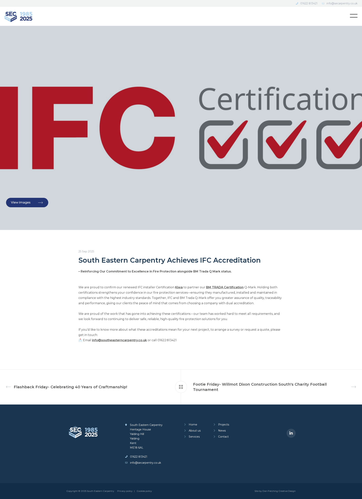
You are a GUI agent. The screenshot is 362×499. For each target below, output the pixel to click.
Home (193, 424)
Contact (223, 436)
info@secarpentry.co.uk (342, 3)
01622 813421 (309, 3)
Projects (223, 424)
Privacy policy (125, 491)
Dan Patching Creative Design (279, 491)
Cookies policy (144, 491)
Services (194, 436)
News (222, 430)
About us (195, 430)
